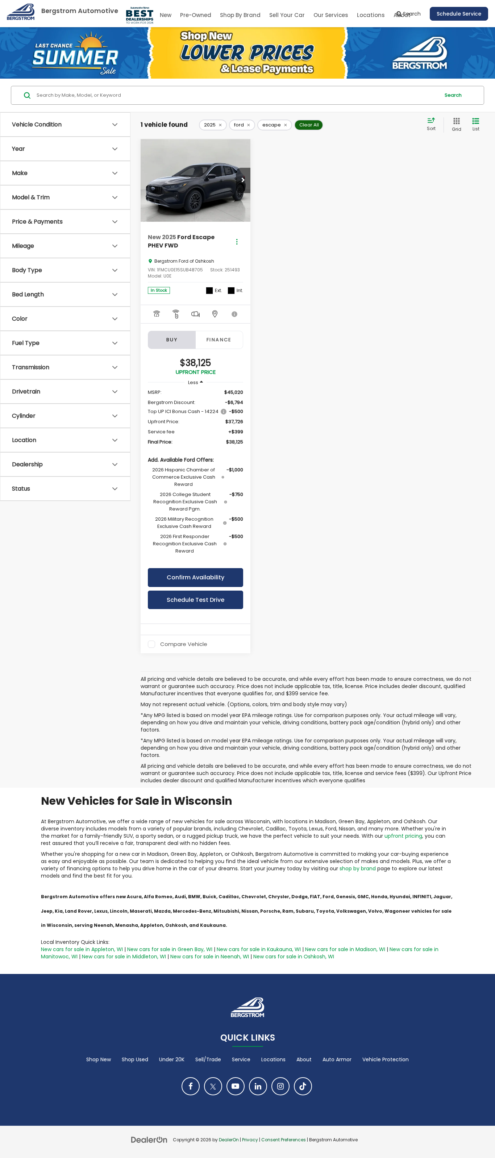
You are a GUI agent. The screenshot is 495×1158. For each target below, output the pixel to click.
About (304, 1059)
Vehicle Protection (385, 1059)
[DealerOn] (149, 1139)
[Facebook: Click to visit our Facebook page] (190, 1086)
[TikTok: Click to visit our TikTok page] (302, 1086)
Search (453, 95)
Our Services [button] (330, 15)
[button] (243, 180)
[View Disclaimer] (234, 314)
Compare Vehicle (183, 644)
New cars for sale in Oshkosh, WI (293, 956)
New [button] (165, 15)
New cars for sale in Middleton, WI (124, 956)
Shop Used (135, 1059)
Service (241, 1059)
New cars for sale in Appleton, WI (82, 949)
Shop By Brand (240, 15)
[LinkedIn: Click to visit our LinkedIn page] (258, 1086)
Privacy (250, 1140)
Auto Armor (337, 1059)
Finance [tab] (219, 339)
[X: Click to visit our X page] (213, 1086)
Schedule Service (459, 13)
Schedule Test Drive (195, 600)
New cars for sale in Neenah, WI (209, 956)
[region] (195, 475)
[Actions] (236, 241)
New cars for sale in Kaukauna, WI (259, 949)
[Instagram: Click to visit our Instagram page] (280, 1086)
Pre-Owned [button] (195, 15)
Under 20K (171, 1059)
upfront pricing (403, 836)
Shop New (98, 1059)
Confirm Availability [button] (195, 577)
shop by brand (358, 868)
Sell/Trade (208, 1059)
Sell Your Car (287, 15)
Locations (371, 15)
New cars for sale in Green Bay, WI (169, 949)
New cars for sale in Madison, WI (345, 949)
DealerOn (229, 1140)
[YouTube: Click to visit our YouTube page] (235, 1086)
